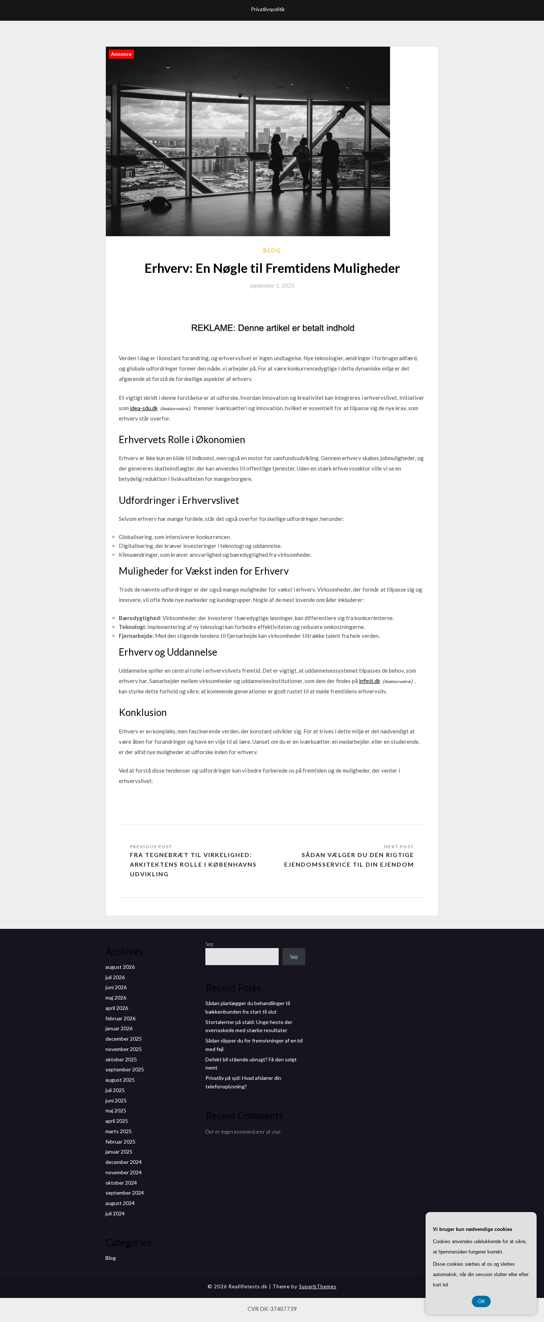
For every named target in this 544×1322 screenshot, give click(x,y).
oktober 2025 (121, 1059)
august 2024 (120, 1203)
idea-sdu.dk (144, 408)
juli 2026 (115, 977)
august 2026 (120, 967)
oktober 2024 (121, 1182)
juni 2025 (116, 1100)
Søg (209, 944)
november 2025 (123, 1049)
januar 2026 (118, 1028)
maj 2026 (115, 997)
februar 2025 (120, 1141)
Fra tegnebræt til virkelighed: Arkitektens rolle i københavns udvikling (193, 864)
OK (481, 1301)
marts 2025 (118, 1131)
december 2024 (123, 1162)
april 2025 (116, 1121)
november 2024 (123, 1172)
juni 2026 (116, 987)
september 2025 (124, 1069)
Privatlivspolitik (268, 9)
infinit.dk (369, 680)
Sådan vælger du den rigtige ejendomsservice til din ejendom (349, 859)
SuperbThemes (317, 1286)
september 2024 (124, 1192)
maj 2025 (115, 1110)
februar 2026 (120, 1018)
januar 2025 (118, 1151)
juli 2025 (115, 1090)
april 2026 (116, 1008)
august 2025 (120, 1080)
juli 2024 (115, 1213)
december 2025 (123, 1038)
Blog (272, 250)
